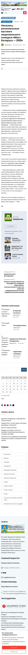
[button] (25, 12)
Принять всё (14, 647)
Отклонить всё (14, 651)
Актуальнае (7, 454)
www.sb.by (14, 148)
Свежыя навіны (6, 21)
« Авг (2, 398)
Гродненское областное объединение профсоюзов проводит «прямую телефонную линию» (17, 340)
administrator (8, 44)
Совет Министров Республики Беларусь (12, 623)
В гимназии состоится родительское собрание (18, 312)
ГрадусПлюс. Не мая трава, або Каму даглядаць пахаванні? (17, 247)
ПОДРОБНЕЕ (5, 643)
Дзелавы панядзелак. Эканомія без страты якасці (17, 239)
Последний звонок (19, 325)
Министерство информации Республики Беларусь (12, 613)
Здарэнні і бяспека (9, 474)
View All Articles (10, 226)
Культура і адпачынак (10, 478)
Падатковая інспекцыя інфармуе (17, 353)
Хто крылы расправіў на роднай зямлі (13, 499)
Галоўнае (6, 462)
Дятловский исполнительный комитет (12, 625)
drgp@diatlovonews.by (10, 577)
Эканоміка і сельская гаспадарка (13, 504)
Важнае (6, 458)
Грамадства (7, 466)
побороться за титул (14, 138)
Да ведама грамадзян (10, 470)
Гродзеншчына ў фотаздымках (9, 275)
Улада (5, 493)
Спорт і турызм (8, 490)
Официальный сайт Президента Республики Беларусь (13, 620)
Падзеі (6, 482)
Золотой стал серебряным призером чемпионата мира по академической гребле (14, 438)
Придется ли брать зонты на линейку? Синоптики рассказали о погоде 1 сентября (13, 432)
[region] (14, 642)
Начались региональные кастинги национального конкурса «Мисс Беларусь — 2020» (12, 33)
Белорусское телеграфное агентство (11, 616)
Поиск (24, 369)
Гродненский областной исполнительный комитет (13, 628)
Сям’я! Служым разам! (17, 255)
